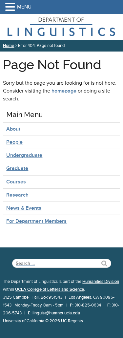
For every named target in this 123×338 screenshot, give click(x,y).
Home (8, 45)
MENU (24, 7)
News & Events (23, 208)
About (13, 129)
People (14, 142)
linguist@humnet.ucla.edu (56, 313)
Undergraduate (24, 155)
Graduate (17, 168)
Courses (16, 182)
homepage (63, 91)
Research (17, 195)
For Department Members (36, 221)
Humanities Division (100, 281)
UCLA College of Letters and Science (49, 289)
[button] (11, 7)
